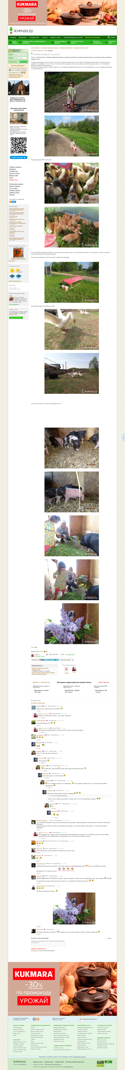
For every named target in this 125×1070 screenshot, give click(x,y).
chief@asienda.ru (57, 1064)
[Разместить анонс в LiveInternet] (49, 660)
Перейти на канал (17, 157)
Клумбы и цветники (82, 1029)
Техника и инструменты (97, 42)
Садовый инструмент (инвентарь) (62, 1049)
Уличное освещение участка (84, 1039)
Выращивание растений (37, 1035)
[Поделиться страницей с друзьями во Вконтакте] (41, 660)
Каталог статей (14, 173)
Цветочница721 (40, 735)
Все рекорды (12, 260)
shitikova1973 (39, 929)
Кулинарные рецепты (102, 1047)
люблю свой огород (42, 820)
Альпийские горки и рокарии (84, 1033)
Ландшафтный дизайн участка (85, 1027)
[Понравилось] (62, 706)
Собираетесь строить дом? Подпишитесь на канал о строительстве (17, 99)
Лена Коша (39, 848)
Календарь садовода (18, 1043)
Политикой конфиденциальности (16, 76)
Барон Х (40, 50)
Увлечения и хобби (102, 1045)
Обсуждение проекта (16, 184)
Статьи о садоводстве (19, 1031)
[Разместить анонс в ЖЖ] (56, 660)
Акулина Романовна (41, 886)
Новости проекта (14, 186)
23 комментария (71, 654)
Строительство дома (102, 1027)
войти (35, 950)
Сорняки (33, 1039)
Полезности (16, 1039)
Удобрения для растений (37, 1043)
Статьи (44, 37)
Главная (13, 37)
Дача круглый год (101, 1042)
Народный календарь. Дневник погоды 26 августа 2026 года (16, 238)
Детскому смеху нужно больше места (19, 109)
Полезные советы (17, 1051)
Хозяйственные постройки (104, 1031)
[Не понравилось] (60, 706)
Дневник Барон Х (37, 665)
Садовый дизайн (81, 1041)
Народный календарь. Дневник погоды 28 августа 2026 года (16, 209)
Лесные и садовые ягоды (37, 1029)
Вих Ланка (38, 742)
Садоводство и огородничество (40, 1025)
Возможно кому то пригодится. (16, 219)
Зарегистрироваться (38, 948)
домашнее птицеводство (66, 47)
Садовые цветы (58, 1031)
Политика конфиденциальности (75, 1062)
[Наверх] (123, 434)
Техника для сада (58, 1047)
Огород (33, 1027)
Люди (11, 177)
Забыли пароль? (13, 61)
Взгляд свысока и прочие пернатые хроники (43, 672)
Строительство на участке (77, 42)
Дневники (22, 37)
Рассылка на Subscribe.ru (90, 1019)
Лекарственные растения (19, 1047)
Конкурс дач (13, 180)
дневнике (50, 50)
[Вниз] (123, 440)
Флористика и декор (59, 1041)
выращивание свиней (99, 57)
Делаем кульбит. (36, 669)
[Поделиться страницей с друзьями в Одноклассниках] (39, 660)
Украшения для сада (82, 1047)
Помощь (12, 194)
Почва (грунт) (34, 1045)
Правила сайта (14, 192)
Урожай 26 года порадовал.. (16, 225)
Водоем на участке (82, 1031)
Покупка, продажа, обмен (19, 1049)
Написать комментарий (39, 703)
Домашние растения (59, 1039)
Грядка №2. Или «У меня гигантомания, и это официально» (17, 222)
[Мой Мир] (15, 202)
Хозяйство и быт (112, 42)
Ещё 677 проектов (103, 682)
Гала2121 (38, 706)
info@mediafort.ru (69, 1066)
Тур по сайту (13, 188)
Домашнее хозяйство (103, 1038)
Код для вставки (66, 659)
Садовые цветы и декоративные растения (34, 42)
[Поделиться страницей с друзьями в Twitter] (45, 660)
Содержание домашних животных (106, 1043)
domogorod (39, 876)
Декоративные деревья (60, 1027)
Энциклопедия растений (73, 37)
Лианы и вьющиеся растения (61, 1035)
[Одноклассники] (10, 202)
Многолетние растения (59, 1033)
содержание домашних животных (49, 47)
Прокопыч (38, 751)
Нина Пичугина (48, 1064)
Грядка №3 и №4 (13, 216)
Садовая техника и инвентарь (63, 1045)
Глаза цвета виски (40, 863)
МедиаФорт (23, 1064)
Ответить (38, 710)
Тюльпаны (11, 228)
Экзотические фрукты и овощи (61, 1037)
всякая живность (35, 47)
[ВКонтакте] (13, 202)
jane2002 (38, 855)
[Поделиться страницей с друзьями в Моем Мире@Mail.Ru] (43, 660)
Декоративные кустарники (60, 1029)
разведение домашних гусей (81, 47)
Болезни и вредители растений (39, 1047)
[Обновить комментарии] (123, 437)
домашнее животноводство (85, 57)
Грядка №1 (12, 235)
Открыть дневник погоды (15, 281)
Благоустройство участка (61, 42)
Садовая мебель (81, 1045)
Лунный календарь (18, 1045)
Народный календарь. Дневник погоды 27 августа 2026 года (16, 213)
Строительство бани (102, 1033)
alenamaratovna (66, 673)
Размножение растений (37, 1037)
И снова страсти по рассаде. (39, 674)
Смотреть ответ (13, 314)
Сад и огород (14, 42)
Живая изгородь (81, 1035)
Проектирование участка (83, 1043)
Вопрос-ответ (55, 37)
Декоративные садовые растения (64, 1025)
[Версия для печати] (72, 660)
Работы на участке (102, 1040)
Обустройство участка (84, 1025)
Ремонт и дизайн (101, 1029)
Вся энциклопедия (14, 304)
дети (35, 647)
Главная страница (15, 167)
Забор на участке (81, 1037)
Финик (10, 295)
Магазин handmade (92, 37)
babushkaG (39, 841)
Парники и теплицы (36, 1049)
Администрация (14, 190)
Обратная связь (38, 1062)
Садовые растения (35, 1033)
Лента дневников (17, 1027)
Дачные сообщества (18, 1029)
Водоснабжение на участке (84, 1049)
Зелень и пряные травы (37, 1031)
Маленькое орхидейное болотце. (40, 668)
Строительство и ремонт (104, 1025)
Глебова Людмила (40, 720)
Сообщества (34, 37)
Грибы (32, 1041)
